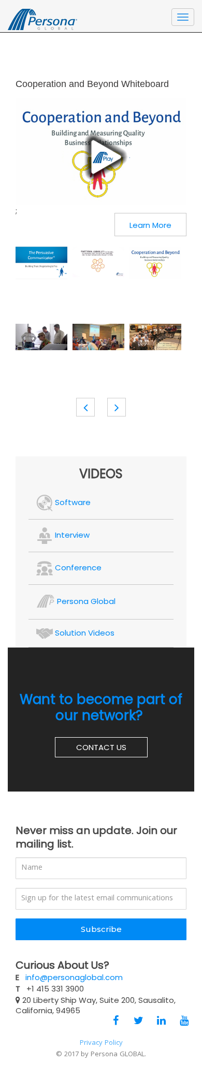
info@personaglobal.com (74, 977)
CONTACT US (101, 747)
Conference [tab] (77, 567)
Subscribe (101, 929)
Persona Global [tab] (85, 601)
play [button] (101, 157)
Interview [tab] (71, 534)
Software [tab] (72, 502)
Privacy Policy (101, 1043)
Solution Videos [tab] (83, 632)
